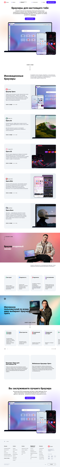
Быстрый (9, 277)
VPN (24, 286)
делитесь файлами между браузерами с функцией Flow (36, 287)
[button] (51, 2)
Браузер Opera (10, 91)
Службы (14, 446)
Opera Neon (9, 210)
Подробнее (33, 14)
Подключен (36, 277)
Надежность (23, 277)
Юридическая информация (32, 446)
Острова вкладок (9, 333)
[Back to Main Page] (6, 2)
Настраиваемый (50, 278)
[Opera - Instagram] (52, 458)
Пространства (23, 332)
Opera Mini (9, 181)
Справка (23, 446)
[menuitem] (13, 2)
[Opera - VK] (55, 456)
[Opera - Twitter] (52, 456)
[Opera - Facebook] (49, 456)
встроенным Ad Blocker (10, 287)
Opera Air (9, 120)
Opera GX (9, 151)
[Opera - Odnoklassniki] (49, 458)
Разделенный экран (36, 333)
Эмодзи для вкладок (49, 333)
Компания (41, 446)
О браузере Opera (9, 236)
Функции (5, 446)
